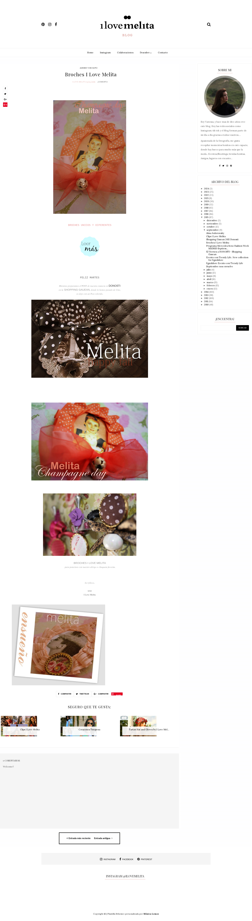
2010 (206, 304)
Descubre (145, 52)
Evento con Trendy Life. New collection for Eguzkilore (227, 258)
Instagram (105, 52)
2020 (207, 201)
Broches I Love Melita (217, 242)
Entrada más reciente (80, 838)
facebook (127, 859)
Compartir (65, 694)
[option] (30, 727)
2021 (206, 198)
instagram (110, 859)
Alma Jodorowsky (215, 233)
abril (209, 279)
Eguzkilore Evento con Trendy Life (224, 263)
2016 (206, 214)
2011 (206, 301)
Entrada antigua (102, 838)
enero (210, 288)
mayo (210, 276)
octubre (211, 226)
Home (90, 52)
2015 (206, 217)
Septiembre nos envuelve (219, 266)
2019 (206, 204)
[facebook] (58, 24)
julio (209, 269)
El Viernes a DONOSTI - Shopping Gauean (224, 253)
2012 (206, 298)
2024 (207, 188)
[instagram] (51, 24)
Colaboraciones (125, 52)
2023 (207, 191)
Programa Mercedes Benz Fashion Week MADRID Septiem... (227, 247)
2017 (206, 211)
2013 (206, 295)
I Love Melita (79, 82)
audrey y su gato (88, 68)
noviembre (213, 223)
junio (209, 272)
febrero (211, 285)
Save (5, 105)
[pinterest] (44, 24)
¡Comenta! (103, 82)
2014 (206, 291)
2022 (206, 195)
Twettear (84, 694)
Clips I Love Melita (216, 236)
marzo (210, 282)
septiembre (213, 230)
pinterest (146, 859)
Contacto (163, 52)
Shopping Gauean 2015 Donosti (222, 239)
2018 (206, 207)
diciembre (212, 220)
